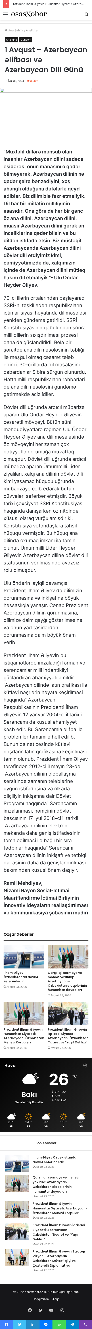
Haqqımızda (41, 1299)
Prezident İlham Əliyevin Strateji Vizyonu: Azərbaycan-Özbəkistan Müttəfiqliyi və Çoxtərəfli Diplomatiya (59, 1258)
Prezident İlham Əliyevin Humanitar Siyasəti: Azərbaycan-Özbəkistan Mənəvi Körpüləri (24, 1036)
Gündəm (26, 39)
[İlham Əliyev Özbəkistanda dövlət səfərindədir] (24, 956)
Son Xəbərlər (46, 1143)
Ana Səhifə (15, 30)
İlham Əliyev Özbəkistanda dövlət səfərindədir (21, 977)
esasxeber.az (34, 1292)
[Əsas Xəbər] (29, 14)
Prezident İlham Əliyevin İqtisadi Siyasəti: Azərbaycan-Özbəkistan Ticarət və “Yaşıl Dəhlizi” (68, 1036)
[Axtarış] (86, 16)
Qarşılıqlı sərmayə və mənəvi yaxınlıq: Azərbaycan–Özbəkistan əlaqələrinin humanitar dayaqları (67, 981)
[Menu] (5, 16)
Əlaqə (56, 1299)
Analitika (32, 30)
